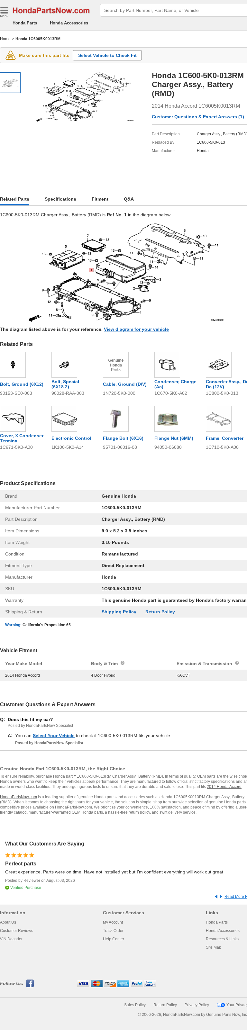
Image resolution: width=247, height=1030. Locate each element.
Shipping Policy (119, 611)
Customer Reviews (16, 930)
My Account (113, 922)
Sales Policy (135, 1005)
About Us (8, 922)
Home (5, 39)
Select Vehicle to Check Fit (107, 55)
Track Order (113, 930)
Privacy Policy (197, 1005)
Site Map (213, 947)
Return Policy (160, 611)
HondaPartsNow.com (18, 797)
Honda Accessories (69, 23)
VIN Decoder (11, 939)
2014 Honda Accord (224, 786)
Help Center (113, 939)
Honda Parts (25, 23)
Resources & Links (222, 939)
